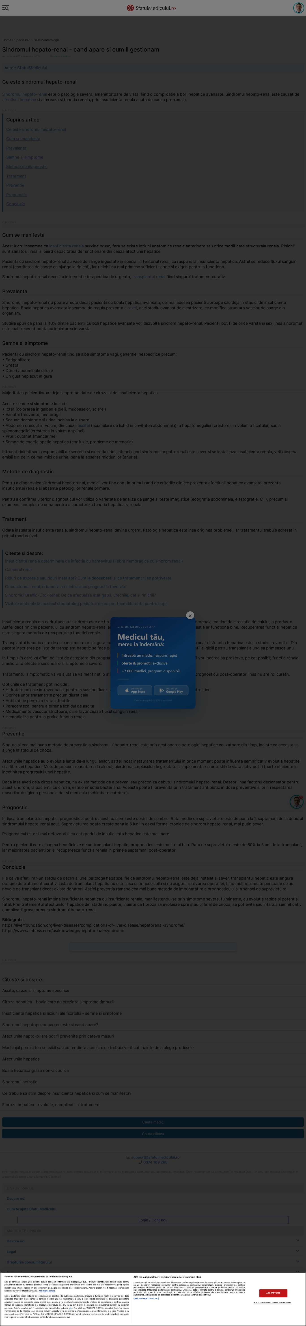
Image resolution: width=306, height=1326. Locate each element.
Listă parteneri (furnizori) (146, 1298)
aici (70, 1308)
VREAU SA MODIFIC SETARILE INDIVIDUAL (272, 1303)
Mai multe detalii (47, 1290)
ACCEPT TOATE (273, 1293)
